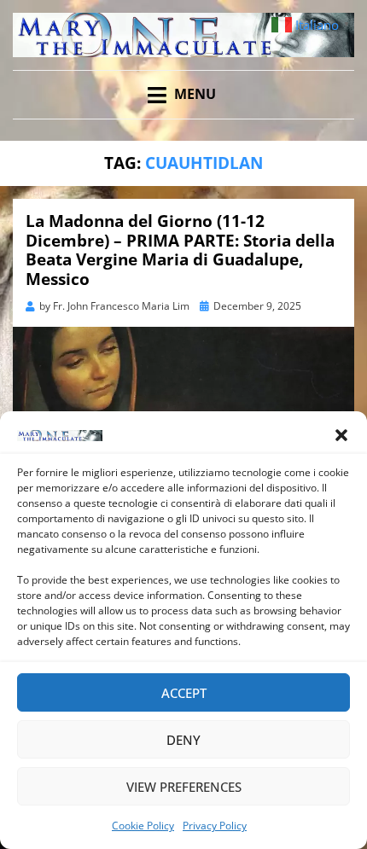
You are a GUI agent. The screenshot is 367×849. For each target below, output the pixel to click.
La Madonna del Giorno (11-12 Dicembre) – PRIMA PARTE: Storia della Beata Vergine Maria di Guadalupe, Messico (180, 250)
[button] (341, 435)
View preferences (184, 786)
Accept (184, 692)
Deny (183, 739)
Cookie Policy (143, 825)
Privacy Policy (215, 825)
